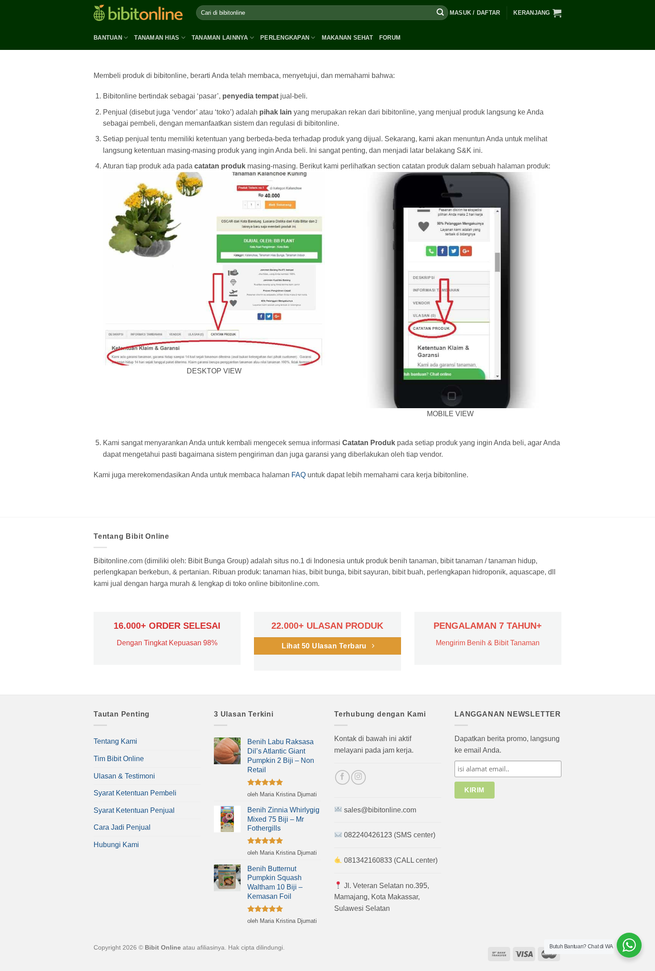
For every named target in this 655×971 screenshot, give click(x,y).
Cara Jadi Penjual (122, 827)
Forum (390, 37)
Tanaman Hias (156, 37)
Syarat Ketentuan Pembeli (135, 793)
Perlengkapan (284, 37)
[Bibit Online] (138, 12)
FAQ (298, 475)
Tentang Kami (115, 741)
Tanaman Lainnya (220, 37)
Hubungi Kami (116, 844)
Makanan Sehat (347, 37)
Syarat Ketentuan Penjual (134, 810)
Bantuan (108, 37)
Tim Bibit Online (119, 758)
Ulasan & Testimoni (124, 776)
